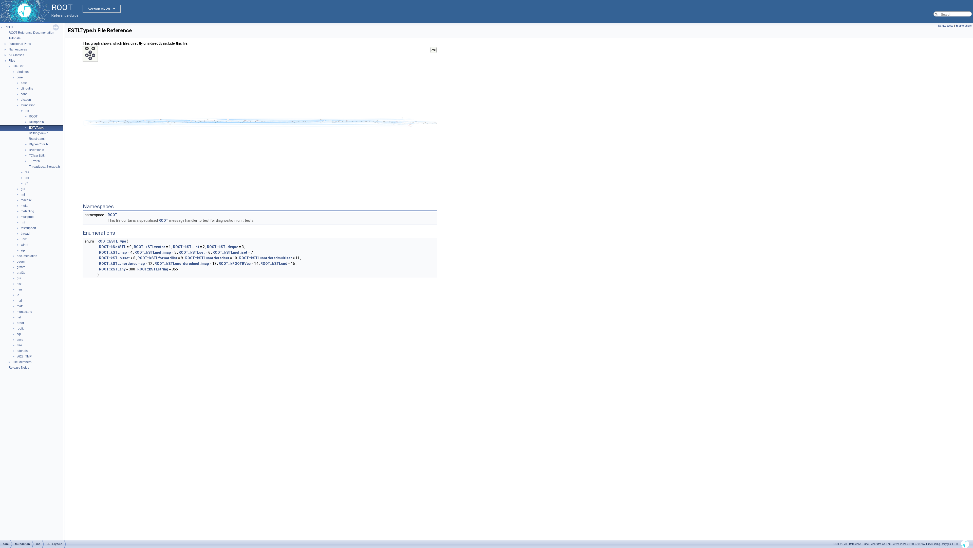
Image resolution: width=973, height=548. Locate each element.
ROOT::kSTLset (192, 252)
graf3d (21, 273)
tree (19, 345)
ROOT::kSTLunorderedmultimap (182, 264)
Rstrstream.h (37, 139)
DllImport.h (36, 122)
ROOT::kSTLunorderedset (207, 258)
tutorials (22, 351)
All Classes (16, 55)
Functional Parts (20, 44)
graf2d (21, 267)
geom (21, 261)
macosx (26, 200)
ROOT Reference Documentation (31, 33)
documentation (27, 256)
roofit (20, 328)
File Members (22, 362)
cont (24, 94)
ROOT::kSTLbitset (114, 258)
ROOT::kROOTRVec (235, 264)
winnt (24, 245)
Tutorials (15, 38)
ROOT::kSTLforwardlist (157, 258)
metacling (27, 211)
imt (23, 194)
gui (23, 189)
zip (23, 250)
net (19, 317)
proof (20, 323)
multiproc (27, 217)
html (20, 289)
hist (19, 284)
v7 (26, 183)
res (27, 172)
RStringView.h (38, 133)
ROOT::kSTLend (273, 264)
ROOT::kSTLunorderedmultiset (265, 258)
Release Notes (19, 367)
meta (24, 206)
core (20, 77)
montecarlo (24, 312)
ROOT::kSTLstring (152, 269)
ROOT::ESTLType (112, 241)
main (20, 300)
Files (12, 60)
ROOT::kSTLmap (113, 252)
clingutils (27, 88)
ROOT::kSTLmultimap (153, 252)
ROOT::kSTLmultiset (230, 252)
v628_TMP (24, 356)
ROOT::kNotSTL (112, 247)
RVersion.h (36, 150)
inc (27, 111)
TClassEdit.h (37, 155)
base (24, 83)
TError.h (34, 161)
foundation (28, 105)
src (27, 178)
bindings (23, 72)
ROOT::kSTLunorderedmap (122, 264)
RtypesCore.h (38, 144)
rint (23, 222)
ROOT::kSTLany (112, 269)
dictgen (26, 99)
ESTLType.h (37, 127)
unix (24, 239)
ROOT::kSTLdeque (222, 247)
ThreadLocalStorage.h (44, 166)
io (18, 295)
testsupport (28, 228)
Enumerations (964, 25)
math (20, 306)
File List (18, 66)
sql (19, 334)
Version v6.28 (99, 9)
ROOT (9, 27)
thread (25, 233)
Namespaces (18, 49)
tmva (20, 339)
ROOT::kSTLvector (149, 247)
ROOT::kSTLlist (186, 247)
